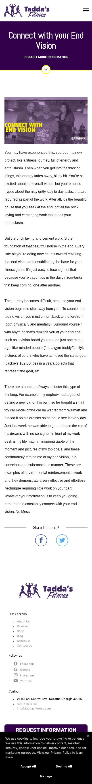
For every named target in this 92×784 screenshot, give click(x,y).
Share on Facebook (41, 540)
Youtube (26, 681)
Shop (20, 631)
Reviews (23, 626)
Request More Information (46, 57)
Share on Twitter (62, 540)
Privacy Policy (61, 752)
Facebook (27, 664)
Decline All (64, 766)
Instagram (27, 675)
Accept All (28, 766)
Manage (46, 776)
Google (25, 669)
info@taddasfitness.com (34, 708)
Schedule (23, 641)
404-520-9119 (27, 703)
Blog (20, 636)
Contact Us (24, 645)
